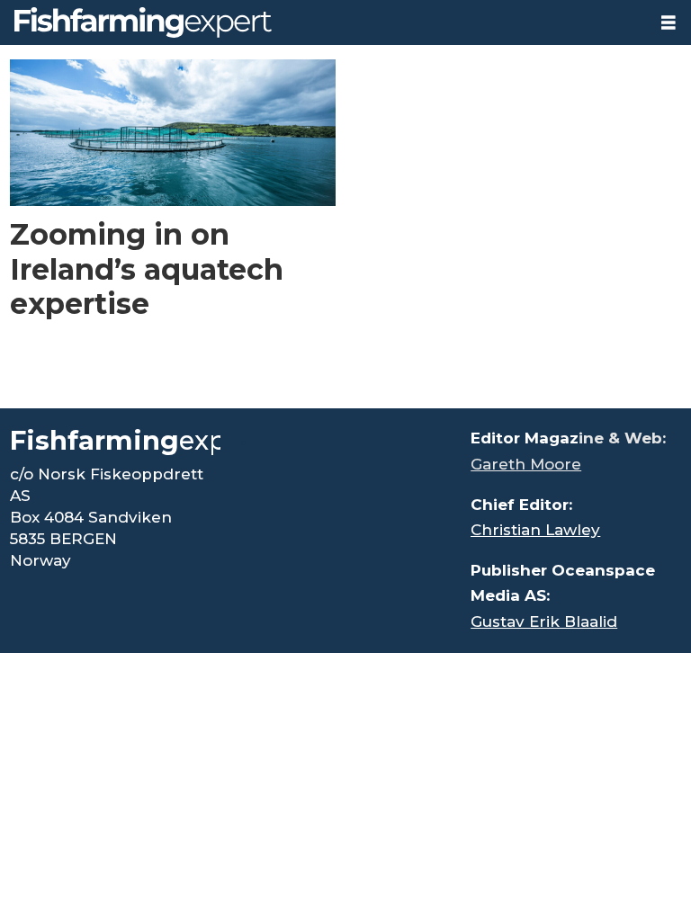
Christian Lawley (535, 530)
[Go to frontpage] (323, 22)
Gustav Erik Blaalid (544, 621)
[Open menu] (668, 23)
